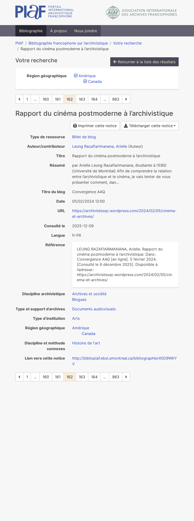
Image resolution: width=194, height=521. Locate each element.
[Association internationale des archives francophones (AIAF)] (142, 12)
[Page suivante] (126, 99)
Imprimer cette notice (97, 125)
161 (58, 99)
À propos (58, 30)
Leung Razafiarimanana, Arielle (99, 146)
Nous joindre (85, 30)
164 (94, 99)
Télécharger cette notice (150, 125)
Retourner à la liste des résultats (146, 61)
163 (82, 99)
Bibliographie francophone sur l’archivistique (68, 43)
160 (46, 99)
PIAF (19, 43)
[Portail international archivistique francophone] (44, 12)
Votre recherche (127, 43)
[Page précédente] (19, 99)
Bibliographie (31, 30)
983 (115, 99)
